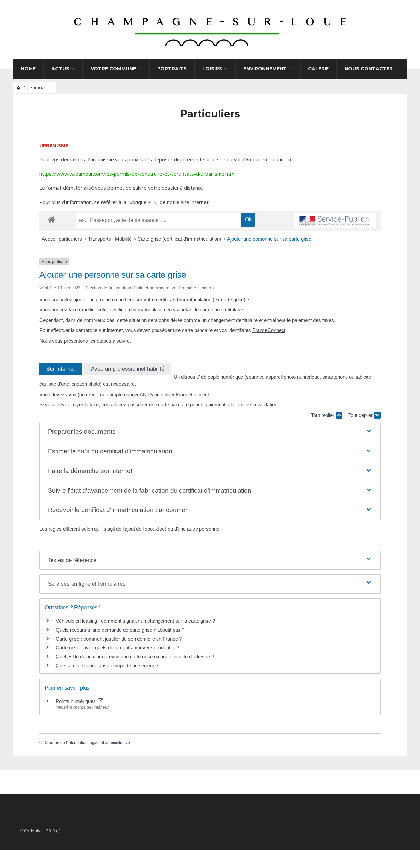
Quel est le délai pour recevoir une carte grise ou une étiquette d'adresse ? (135, 656)
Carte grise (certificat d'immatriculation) (179, 239)
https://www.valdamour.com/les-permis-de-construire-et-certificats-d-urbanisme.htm (136, 173)
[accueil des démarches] (51, 219)
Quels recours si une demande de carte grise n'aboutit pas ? (120, 630)
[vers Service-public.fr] (335, 220)
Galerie (318, 69)
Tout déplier (361, 415)
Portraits (172, 69)
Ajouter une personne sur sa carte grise (269, 239)
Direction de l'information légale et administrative (86, 743)
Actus (60, 69)
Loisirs (212, 69)
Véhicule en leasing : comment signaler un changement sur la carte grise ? (135, 621)
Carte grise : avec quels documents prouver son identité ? (118, 647)
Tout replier (323, 415)
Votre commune (113, 69)
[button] (210, 432)
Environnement (265, 69)
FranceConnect (268, 330)
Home (28, 69)
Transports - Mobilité (110, 239)
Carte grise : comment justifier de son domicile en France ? (119, 639)
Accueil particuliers (62, 239)
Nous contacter (369, 69)
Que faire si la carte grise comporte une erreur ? (107, 665)
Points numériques (76, 701)
